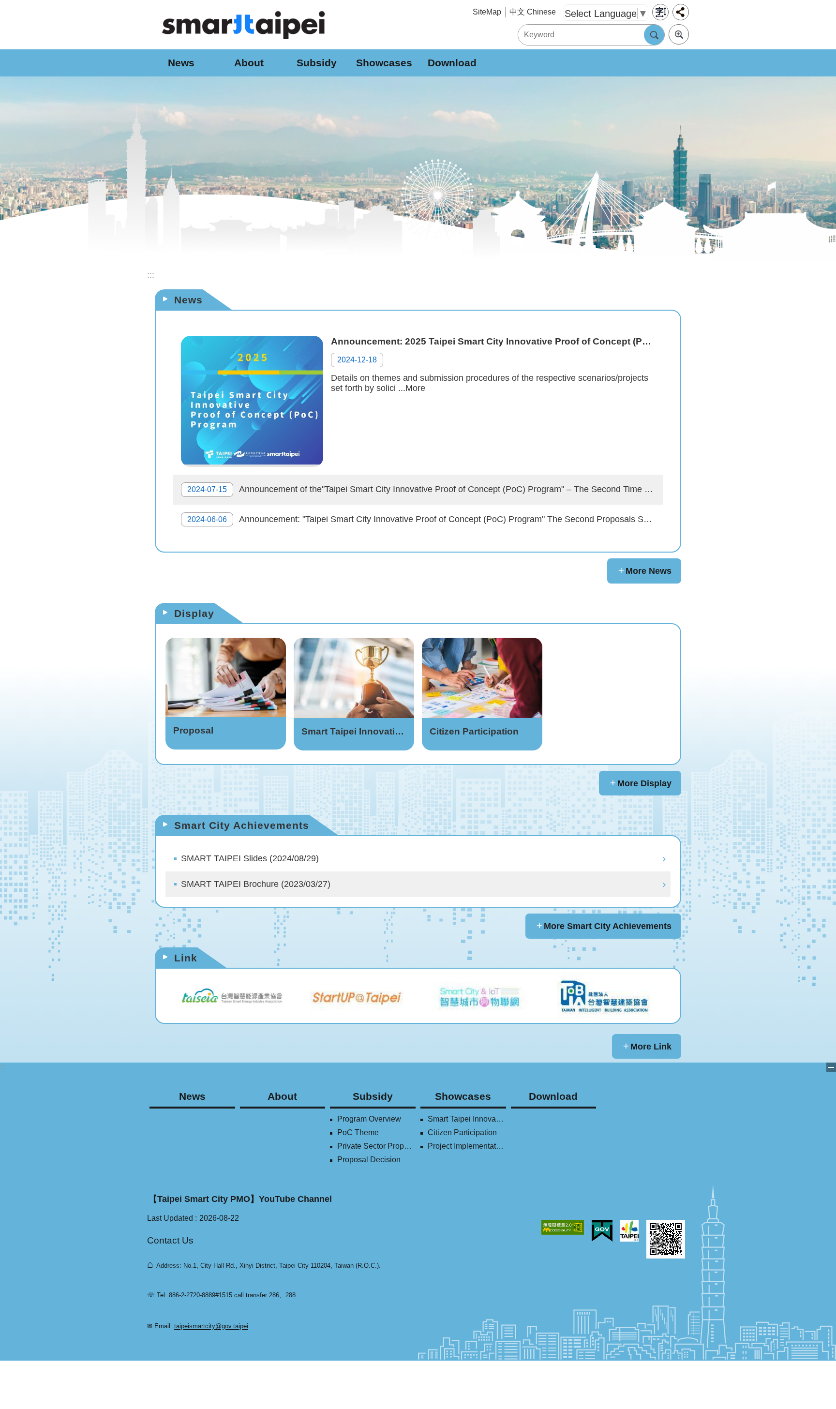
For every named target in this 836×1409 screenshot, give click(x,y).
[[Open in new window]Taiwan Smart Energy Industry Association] (233, 996)
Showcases (384, 62)
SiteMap (487, 12)
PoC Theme (358, 1132)
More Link (651, 1046)
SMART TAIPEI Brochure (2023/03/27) (255, 884)
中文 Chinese (532, 12)
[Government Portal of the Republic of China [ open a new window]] (602, 1231)
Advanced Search (679, 34)
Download (452, 62)
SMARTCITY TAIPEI (244, 25)
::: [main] (150, 275)
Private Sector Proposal (376, 1146)
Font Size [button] (660, 12)
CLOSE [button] (831, 1067)
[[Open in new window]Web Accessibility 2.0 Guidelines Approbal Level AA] (562, 1227)
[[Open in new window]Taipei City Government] (629, 1231)
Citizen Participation (462, 1132)
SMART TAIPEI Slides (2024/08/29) (250, 858)
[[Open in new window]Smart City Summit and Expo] (479, 996)
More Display (644, 783)
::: (3, 1067)
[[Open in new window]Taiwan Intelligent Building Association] (603, 996)
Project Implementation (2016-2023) (467, 1146)
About (249, 62)
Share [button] (680, 12)
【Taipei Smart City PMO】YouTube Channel (240, 1199)
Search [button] (654, 35)
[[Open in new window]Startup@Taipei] (356, 996)
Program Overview (369, 1119)
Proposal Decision (369, 1159)
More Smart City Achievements (608, 926)
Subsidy (317, 62)
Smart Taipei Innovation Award (467, 1119)
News (181, 62)
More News (649, 571)
